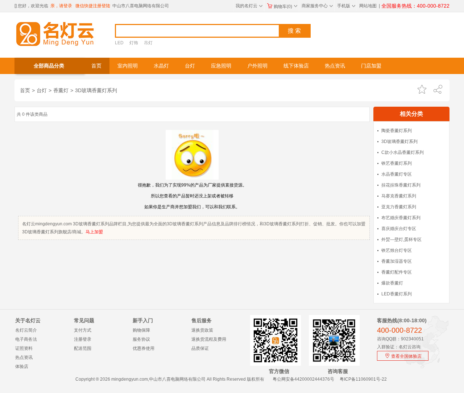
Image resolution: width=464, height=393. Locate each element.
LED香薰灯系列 (396, 293)
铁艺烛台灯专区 (396, 250)
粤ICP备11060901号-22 (363, 379)
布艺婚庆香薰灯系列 (400, 217)
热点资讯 (335, 66)
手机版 (346, 5)
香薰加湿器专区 (396, 261)
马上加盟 (94, 231)
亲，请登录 (61, 5)
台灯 (190, 66)
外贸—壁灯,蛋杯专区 (401, 239)
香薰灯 (61, 90)
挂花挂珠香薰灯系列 (400, 185)
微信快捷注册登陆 (92, 5)
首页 (96, 66)
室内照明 (127, 66)
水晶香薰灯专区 (396, 174)
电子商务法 (26, 339)
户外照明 (257, 66)
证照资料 (24, 348)
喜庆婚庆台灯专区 (398, 228)
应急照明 (221, 66)
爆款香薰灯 (392, 283)
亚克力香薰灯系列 (398, 206)
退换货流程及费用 (208, 339)
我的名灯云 (249, 5)
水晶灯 (161, 66)
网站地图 (368, 5)
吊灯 (148, 42)
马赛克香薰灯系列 (398, 195)
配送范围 (82, 348)
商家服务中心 (317, 5)
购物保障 (141, 330)
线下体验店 (296, 66)
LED (119, 42)
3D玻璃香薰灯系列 (96, 90)
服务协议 (141, 339)
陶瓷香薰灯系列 (396, 130)
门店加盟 (371, 66)
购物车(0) (285, 6)
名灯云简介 (26, 330)
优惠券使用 (143, 348)
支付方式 (82, 330)
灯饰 (133, 42)
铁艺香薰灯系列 (396, 163)
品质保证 (200, 348)
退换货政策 (202, 330)
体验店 (21, 366)
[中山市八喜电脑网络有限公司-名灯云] (55, 33)
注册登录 (82, 339)
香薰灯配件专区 (396, 272)
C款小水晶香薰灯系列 (402, 152)
